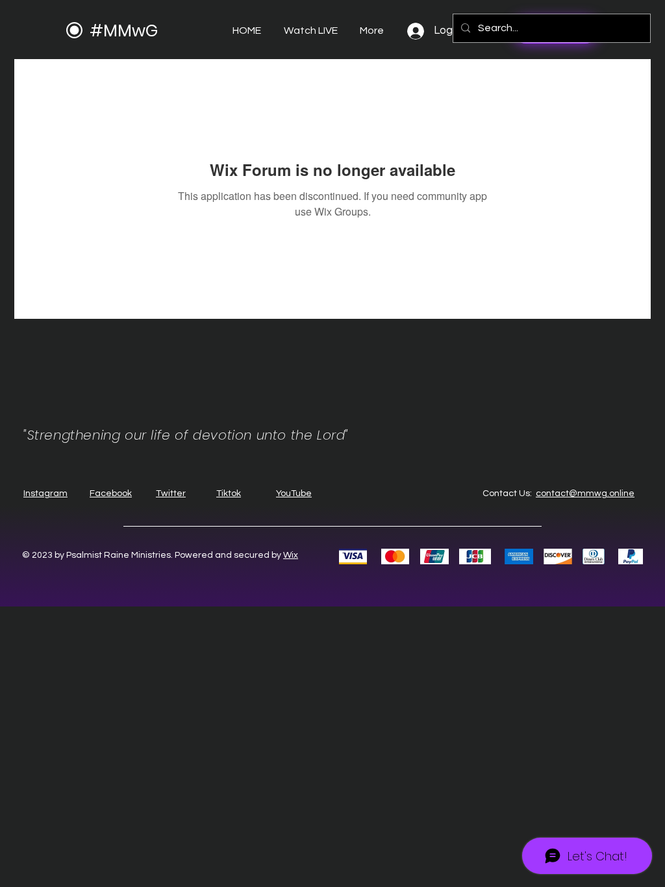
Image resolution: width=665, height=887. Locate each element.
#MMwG (124, 30)
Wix (290, 555)
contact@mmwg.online (585, 493)
